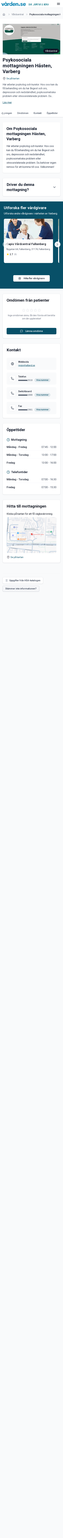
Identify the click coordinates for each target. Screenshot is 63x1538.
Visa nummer (42, 380)
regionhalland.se (26, 365)
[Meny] (58, 4)
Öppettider (52, 113)
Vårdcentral (18, 14)
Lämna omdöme (34, 331)
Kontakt (38, 113)
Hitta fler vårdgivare (34, 278)
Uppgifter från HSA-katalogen (24, 580)
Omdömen (22, 113)
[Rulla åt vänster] (3, 113)
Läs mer (7, 102)
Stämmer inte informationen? (21, 588)
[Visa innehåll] (54, 187)
